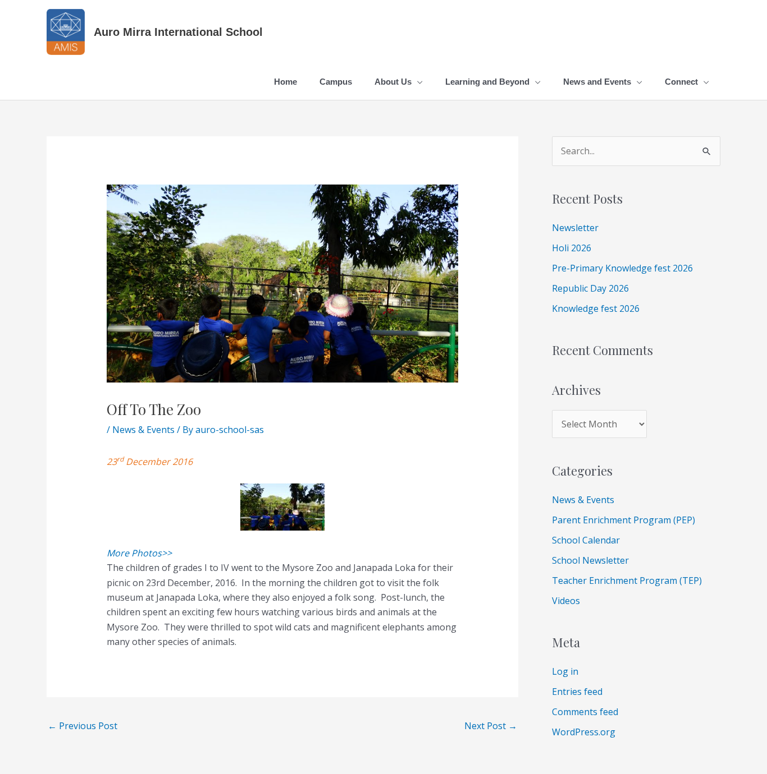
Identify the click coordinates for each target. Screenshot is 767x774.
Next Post (490, 726)
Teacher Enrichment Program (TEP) (627, 580)
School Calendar (586, 540)
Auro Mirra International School (178, 32)
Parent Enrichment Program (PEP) (623, 520)
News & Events (143, 429)
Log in (565, 671)
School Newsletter (590, 560)
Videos (566, 601)
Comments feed (585, 712)
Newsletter (575, 228)
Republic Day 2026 (590, 288)
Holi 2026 (571, 248)
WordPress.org (583, 732)
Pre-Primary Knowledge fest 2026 (622, 268)
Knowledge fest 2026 (596, 308)
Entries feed (577, 691)
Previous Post (82, 726)
